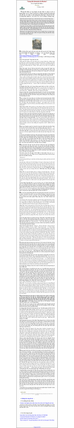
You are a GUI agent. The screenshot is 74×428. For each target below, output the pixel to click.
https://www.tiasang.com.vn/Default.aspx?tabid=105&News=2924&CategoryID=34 (29, 56)
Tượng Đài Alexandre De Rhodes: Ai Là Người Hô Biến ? (33, 416)
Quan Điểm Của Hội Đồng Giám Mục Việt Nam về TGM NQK (34, 415)
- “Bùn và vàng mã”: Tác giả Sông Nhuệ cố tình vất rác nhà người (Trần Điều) (36, 420)
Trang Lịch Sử (37, 427)
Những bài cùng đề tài (28, 398)
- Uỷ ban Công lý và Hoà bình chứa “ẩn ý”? (28, 418)
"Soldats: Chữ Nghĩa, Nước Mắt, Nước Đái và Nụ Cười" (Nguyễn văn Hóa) (37, 403)
